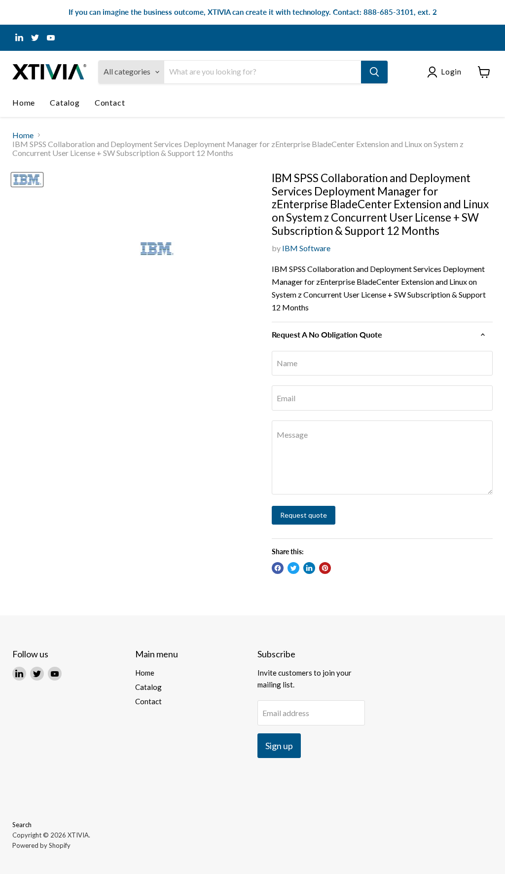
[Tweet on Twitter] (293, 568)
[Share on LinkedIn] (309, 568)
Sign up (279, 745)
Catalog (65, 102)
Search (22, 825)
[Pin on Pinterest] (325, 568)
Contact (110, 102)
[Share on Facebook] (278, 568)
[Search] (374, 72)
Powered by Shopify (41, 845)
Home (23, 102)
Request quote (303, 515)
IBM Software (306, 248)
